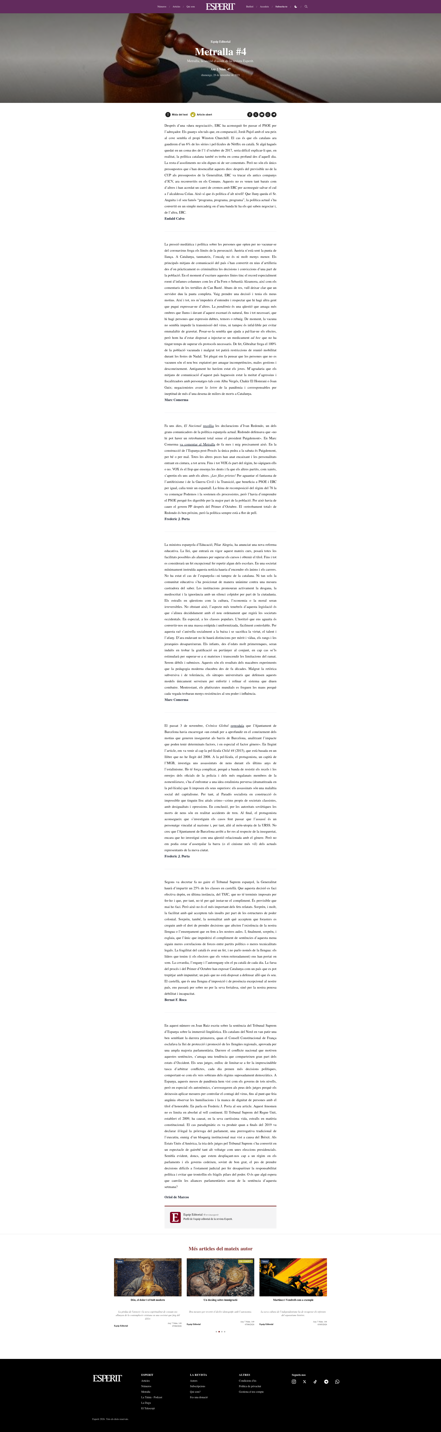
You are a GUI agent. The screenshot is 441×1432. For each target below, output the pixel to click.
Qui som (191, 6)
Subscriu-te (281, 6)
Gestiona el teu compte (251, 1391)
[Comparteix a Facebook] (249, 114)
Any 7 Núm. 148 (247, 1321)
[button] (216, 1331)
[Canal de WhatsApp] (337, 1382)
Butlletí (249, 6)
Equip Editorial (220, 41)
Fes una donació (199, 1397)
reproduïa (237, 725)
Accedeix (264, 6)
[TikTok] (315, 1382)
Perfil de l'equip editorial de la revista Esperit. (208, 1219)
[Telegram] (326, 1382)
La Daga (146, 1402)
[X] (304, 1381)
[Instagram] (294, 1382)
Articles (176, 6)
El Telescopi (148, 1408)
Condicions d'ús (247, 1380)
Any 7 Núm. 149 (175, 1321)
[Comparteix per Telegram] (273, 114)
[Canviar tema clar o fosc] (296, 6)
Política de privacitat (250, 1386)
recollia (208, 425)
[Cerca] (306, 6)
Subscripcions (197, 1386)
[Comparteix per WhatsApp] (267, 114)
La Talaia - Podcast (151, 1397)
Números (161, 6)
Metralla (145, 1391)
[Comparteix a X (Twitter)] (255, 114)
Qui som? (195, 1391)
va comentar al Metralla (197, 444)
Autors (193, 1380)
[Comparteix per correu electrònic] (261, 114)
